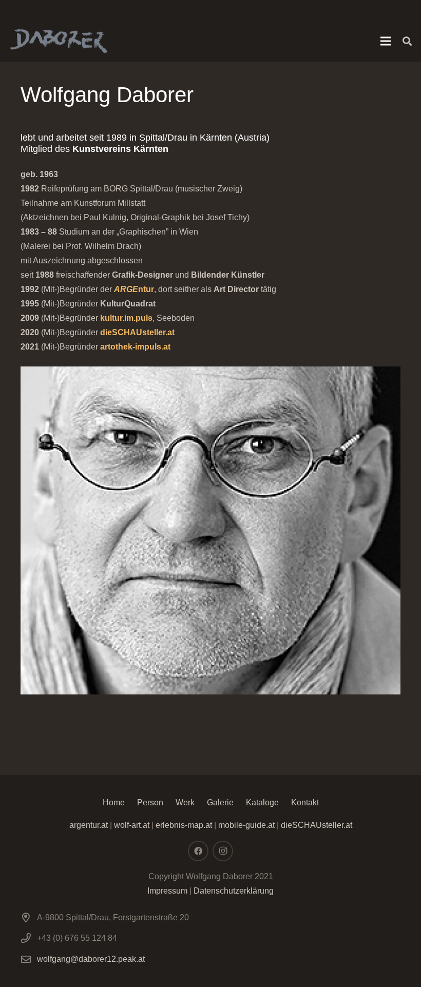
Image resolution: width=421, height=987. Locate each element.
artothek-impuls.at (135, 346)
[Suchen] (407, 41)
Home (114, 802)
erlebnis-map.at (184, 825)
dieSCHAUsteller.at (137, 332)
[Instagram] (223, 851)
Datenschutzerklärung (234, 890)
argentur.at (88, 825)
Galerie (220, 802)
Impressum (167, 890)
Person (150, 802)
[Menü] (385, 41)
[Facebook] (198, 851)
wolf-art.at (131, 825)
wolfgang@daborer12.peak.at (91, 959)
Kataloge (262, 802)
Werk (185, 802)
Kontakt (305, 802)
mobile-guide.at (245, 825)
